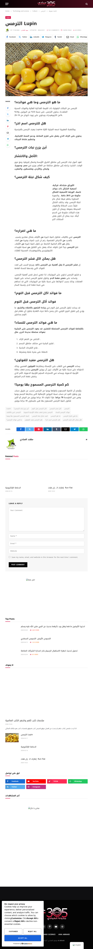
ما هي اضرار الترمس (70, 416)
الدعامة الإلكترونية (13, 487)
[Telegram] (7, 138)
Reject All (32, 931)
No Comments (54, 30)
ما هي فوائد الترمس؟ (14, 419)
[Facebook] (7, 108)
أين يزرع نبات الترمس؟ (21, 408)
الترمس (66, 408)
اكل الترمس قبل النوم (39, 408)
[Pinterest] (7, 126)
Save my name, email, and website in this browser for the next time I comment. (45, 557)
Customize (13, 931)
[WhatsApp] (7, 145)
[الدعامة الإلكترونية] (25, 473)
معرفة (8, 17)
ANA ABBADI (64, 934)
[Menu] (6, 4)
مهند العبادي (24, 30)
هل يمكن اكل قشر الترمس (72, 419)
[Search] (86, 4)
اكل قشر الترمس (55, 408)
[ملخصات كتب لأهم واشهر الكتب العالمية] (46, 694)
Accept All (22, 938)
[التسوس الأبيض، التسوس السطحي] (12, 641)
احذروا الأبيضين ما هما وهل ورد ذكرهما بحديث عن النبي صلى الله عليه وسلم (53, 626)
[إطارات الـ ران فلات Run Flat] (68, 473)
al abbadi (61, 940)
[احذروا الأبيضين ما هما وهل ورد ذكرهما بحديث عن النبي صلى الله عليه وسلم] (12, 629)
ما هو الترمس (55, 416)
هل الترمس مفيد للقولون (33, 419)
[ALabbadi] (46, 4)
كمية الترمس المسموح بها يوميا (18, 416)
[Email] (7, 132)
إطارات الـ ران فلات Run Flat (60, 487)
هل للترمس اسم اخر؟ (52, 419)
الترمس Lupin (27, 734)
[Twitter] (7, 114)
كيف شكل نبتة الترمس (40, 416)
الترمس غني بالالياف (14, 412)
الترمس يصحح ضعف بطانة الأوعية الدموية (38, 412)
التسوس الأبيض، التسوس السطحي (36, 638)
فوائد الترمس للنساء (63, 412)
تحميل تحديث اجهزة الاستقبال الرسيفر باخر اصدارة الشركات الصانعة (49, 651)
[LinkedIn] (7, 120)
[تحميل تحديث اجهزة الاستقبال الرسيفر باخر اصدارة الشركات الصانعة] (12, 653)
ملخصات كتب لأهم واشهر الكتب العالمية (24, 720)
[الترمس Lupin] (46, 69)
